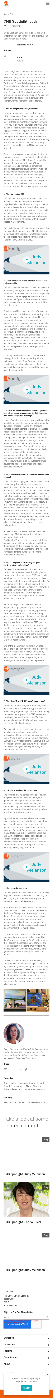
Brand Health (10, 1083)
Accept (26, 1387)
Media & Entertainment (14, 1102)
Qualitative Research (35, 1089)
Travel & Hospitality (37, 1102)
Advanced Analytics (13, 1089)
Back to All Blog (10, 14)
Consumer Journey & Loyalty (32, 1083)
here (24, 38)
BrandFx (12, 540)
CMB (19, 57)
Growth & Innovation (13, 1086)
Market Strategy (33, 1086)
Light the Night (17, 830)
